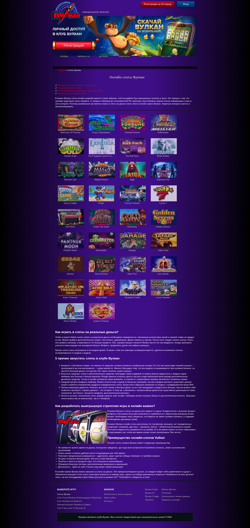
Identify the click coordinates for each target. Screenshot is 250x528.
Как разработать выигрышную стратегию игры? (80, 91)
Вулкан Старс (151, 489)
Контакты (108, 501)
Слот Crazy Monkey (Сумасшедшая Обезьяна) (79, 497)
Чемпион (149, 500)
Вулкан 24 (150, 493)
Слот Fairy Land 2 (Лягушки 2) (71, 508)
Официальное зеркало (95, 12)
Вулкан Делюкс (169, 489)
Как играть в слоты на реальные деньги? (77, 85)
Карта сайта (110, 497)
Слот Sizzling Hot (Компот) (69, 501)
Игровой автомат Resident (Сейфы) (74, 504)
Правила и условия (171, 500)
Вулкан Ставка (152, 496)
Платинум (166, 493)
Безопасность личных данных (118, 494)
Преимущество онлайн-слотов (72, 93)
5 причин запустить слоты (70, 88)
